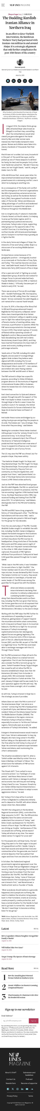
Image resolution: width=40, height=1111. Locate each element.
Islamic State (6, 918)
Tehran (12, 921)
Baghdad (14, 916)
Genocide (21, 916)
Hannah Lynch (20, 67)
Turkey (17, 921)
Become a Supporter (29, 1083)
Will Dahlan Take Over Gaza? (12, 948)
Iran (33, 916)
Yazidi (22, 921)
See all (36, 929)
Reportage (13, 14)
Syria (7, 921)
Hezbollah (28, 916)
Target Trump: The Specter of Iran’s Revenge (18, 957)
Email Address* (7, 1016)
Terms (30, 1096)
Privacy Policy (12, 1096)
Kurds (36, 918)
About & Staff (10, 1073)
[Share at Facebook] (8, 81)
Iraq (20, 14)
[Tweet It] (19, 81)
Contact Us (10, 1079)
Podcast (29, 1079)
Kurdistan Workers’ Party (25, 918)
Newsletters (11, 1083)
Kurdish (13, 918)
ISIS (36, 916)
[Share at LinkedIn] (14, 81)
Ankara (8, 916)
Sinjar (3, 921)
